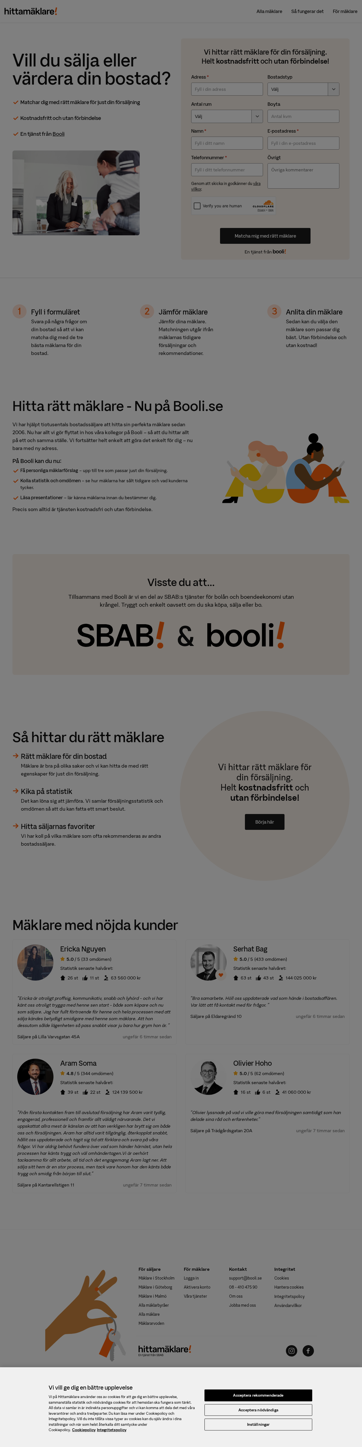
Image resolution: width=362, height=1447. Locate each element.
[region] (181, 1407)
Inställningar (258, 1424)
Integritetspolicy (111, 1429)
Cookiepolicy (84, 1429)
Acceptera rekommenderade (258, 1395)
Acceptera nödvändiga (258, 1409)
